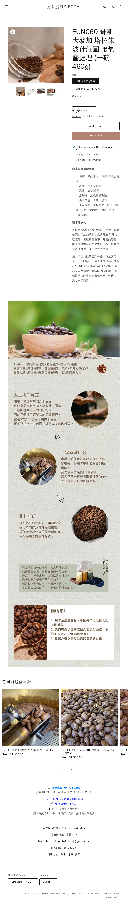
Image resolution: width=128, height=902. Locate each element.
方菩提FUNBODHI (41, 894)
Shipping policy (113, 897)
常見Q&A (71, 834)
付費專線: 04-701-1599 (66, 787)
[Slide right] (60, 91)
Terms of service (112, 893)
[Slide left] (12, 91)
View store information (89, 159)
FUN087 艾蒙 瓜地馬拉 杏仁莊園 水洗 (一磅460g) (28, 750)
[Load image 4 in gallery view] (51, 91)
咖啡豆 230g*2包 (85, 81)
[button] (7, 6)
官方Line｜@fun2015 (64, 847)
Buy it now (96, 135)
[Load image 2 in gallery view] (31, 91)
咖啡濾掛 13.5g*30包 (88, 88)
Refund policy (78, 893)
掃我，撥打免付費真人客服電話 (64, 799)
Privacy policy (94, 893)
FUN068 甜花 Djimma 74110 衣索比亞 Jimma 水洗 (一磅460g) (88, 751)
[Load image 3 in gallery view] (41, 91)
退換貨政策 (57, 834)
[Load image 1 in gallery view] (20, 91)
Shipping (77, 116)
